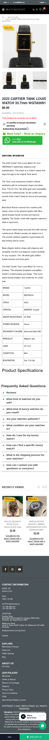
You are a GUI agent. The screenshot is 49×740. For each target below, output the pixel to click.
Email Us (6, 588)
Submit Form (7, 591)
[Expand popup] (40, 715)
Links (42, 2)
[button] (38, 487)
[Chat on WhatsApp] (42, 726)
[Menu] (3, 9)
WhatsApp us (36, 737)
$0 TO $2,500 (13, 17)
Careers (5, 635)
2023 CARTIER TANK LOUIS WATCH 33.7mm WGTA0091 (24, 100)
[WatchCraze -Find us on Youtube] (19, 569)
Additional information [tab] (13, 155)
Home (3, 17)
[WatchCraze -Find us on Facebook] (5, 569)
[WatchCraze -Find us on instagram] (12, 569)
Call (10, 737)
